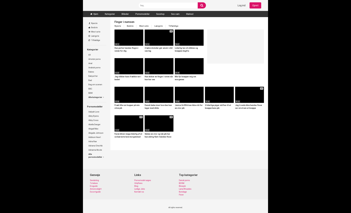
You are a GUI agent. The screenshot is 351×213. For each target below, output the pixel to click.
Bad (90, 80)
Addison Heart (94, 137)
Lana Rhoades (185, 189)
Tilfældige (95, 40)
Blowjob (182, 186)
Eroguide (94, 186)
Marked (189, 14)
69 (89, 55)
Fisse (181, 195)
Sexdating (94, 180)
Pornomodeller (142, 14)
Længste (95, 36)
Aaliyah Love (93, 112)
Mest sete (95, 32)
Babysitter (93, 76)
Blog (136, 186)
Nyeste (94, 23)
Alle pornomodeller (95, 155)
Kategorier (110, 14)
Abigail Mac (93, 129)
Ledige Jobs (139, 189)
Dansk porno (184, 180)
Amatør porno (94, 59)
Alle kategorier (95, 97)
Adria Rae (92, 141)
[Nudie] (96, 5)
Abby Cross (93, 120)
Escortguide (95, 192)
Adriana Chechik (95, 146)
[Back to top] (342, 205)
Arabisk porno (94, 67)
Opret (255, 5)
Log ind (241, 5)
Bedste (94, 27)
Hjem (95, 14)
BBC (90, 89)
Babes (91, 72)
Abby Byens (93, 116)
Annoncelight (96, 189)
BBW (90, 93)
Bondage (183, 192)
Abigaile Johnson (95, 133)
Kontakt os (139, 192)
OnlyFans (138, 183)
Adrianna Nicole (95, 150)
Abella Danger (94, 124)
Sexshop (160, 14)
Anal (90, 63)
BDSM (181, 183)
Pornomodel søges (142, 180)
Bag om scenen (95, 84)
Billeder (125, 14)
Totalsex (94, 183)
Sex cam (175, 14)
